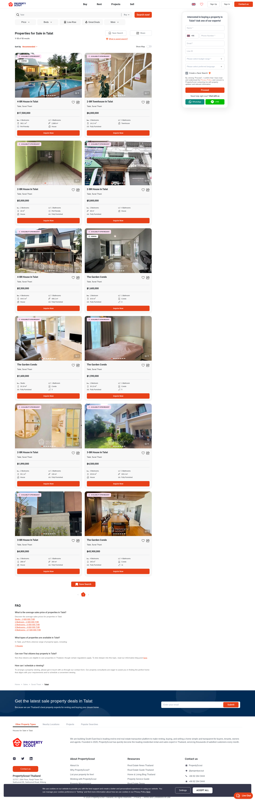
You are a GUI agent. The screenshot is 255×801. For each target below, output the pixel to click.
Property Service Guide (138, 779)
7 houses (19, 646)
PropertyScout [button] (195, 765)
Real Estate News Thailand (140, 765)
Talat (46, 684)
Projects (70, 724)
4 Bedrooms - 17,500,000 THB (28, 630)
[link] (148, 792)
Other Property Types (25, 724)
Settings (183, 790)
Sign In (227, 4)
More (113, 22)
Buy (85, 4)
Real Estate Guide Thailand (141, 770)
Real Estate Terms (136, 783)
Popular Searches (89, 724)
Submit (231, 704)
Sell (132, 4)
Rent (99, 4)
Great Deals (94, 22)
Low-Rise (71, 22)
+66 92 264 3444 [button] (197, 776)
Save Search (117, 33)
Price (23, 22)
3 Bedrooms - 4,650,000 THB (27, 627)
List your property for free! (82, 774)
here (145, 658)
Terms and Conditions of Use (156, 797)
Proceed (205, 90)
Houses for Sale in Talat (23, 730)
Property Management (80, 783)
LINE (217, 102)
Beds (46, 22)
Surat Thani (36, 684)
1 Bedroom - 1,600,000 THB (27, 622)
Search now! (143, 14)
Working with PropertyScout (83, 779)
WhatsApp (196, 102)
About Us (74, 765)
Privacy (137, 797)
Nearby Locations (51, 724)
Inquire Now (48, 133)
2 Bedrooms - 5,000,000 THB (27, 624)
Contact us (244, 4)
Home (17, 684)
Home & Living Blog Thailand (141, 774)
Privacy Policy (206, 80)
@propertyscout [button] (196, 770)
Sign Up (213, 4)
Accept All (202, 790)
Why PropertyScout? (80, 770)
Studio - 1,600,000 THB (25, 619)
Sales (25, 684)
